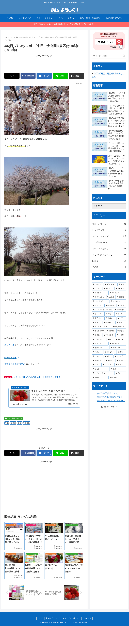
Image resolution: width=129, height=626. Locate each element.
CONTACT (87, 618)
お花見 (27, 423)
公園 (14, 423)
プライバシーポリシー (71, 618)
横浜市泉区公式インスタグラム (111, 401)
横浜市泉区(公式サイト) (107, 393)
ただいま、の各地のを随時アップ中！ (36, 377)
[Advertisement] (44, 64)
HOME (40, 618)
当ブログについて (53, 618)
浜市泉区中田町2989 (13, 364)
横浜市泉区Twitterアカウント (110, 397)
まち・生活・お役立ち (14, 418)
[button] (76, 76)
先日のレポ (9, 345)
